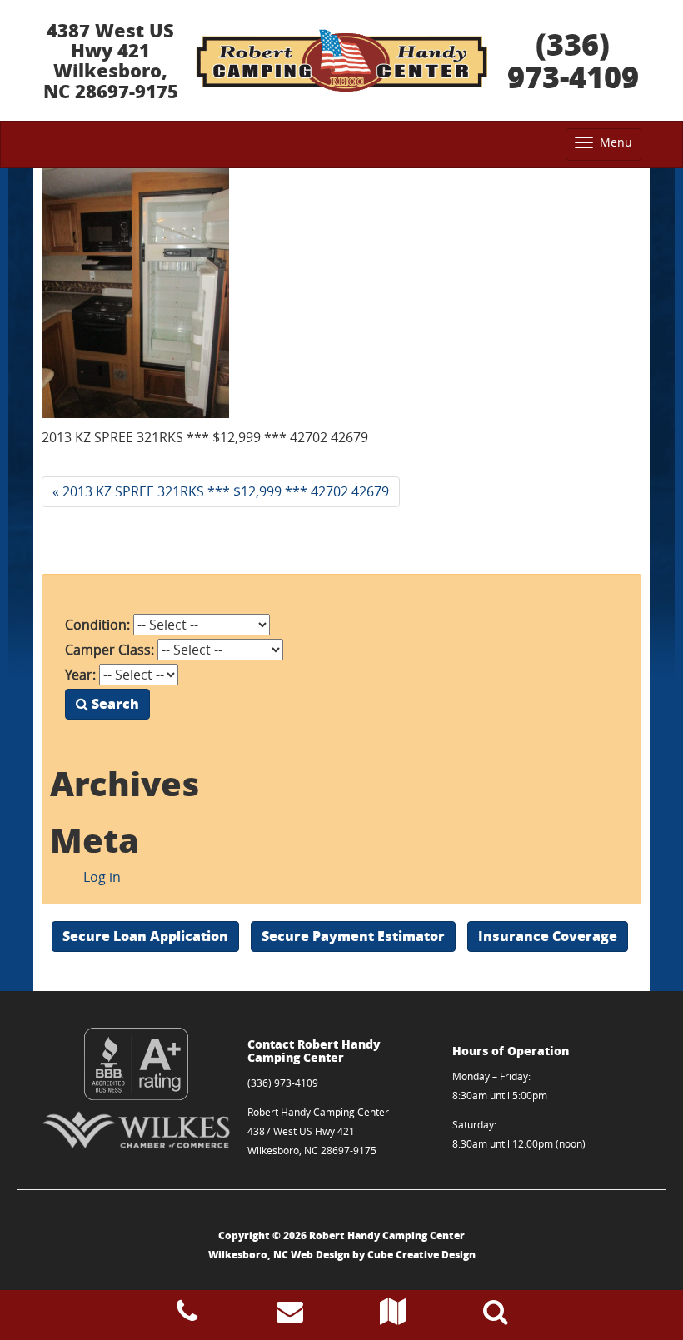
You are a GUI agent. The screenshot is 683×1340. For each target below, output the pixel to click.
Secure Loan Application (145, 935)
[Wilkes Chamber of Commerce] (136, 1129)
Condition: (97, 624)
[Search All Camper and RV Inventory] (495, 1316)
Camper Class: (109, 649)
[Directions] (393, 1316)
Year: (80, 674)
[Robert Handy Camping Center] (341, 60)
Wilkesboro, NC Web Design (279, 1255)
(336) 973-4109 (573, 60)
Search (113, 703)
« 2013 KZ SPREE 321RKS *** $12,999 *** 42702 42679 (220, 491)
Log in (102, 877)
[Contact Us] (290, 1316)
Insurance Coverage (547, 935)
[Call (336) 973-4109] (187, 1316)
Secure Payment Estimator (353, 935)
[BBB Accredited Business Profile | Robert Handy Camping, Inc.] (136, 1064)
